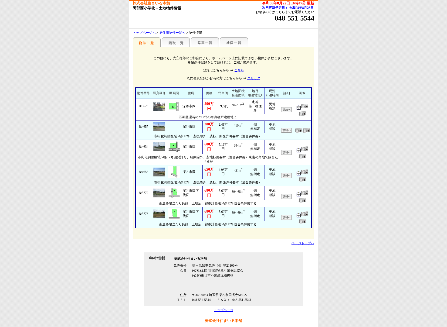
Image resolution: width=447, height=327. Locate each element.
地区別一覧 (147, 42)
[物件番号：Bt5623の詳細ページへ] (286, 110)
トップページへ (144, 32)
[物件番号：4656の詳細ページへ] (159, 172)
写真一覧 (205, 42)
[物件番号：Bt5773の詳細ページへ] (286, 218)
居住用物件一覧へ (172, 32)
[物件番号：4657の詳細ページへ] (159, 126)
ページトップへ (302, 243)
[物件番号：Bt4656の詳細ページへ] (286, 176)
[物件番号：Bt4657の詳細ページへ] (286, 130)
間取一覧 (176, 42)
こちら (239, 70)
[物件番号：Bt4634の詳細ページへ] (286, 153)
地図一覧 (234, 42)
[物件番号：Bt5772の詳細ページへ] (286, 197)
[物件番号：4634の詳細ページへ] (159, 146)
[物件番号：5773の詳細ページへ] (159, 214)
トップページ (223, 310)
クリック (253, 78)
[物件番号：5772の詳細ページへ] (159, 193)
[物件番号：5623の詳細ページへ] (159, 106)
